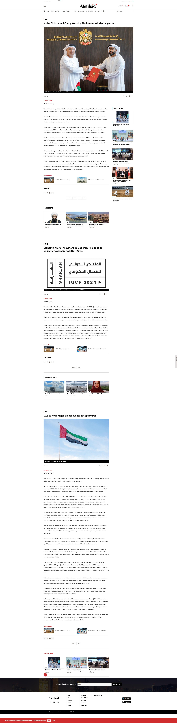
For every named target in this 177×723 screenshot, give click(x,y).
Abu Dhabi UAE (56, 0)
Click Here (30, 720)
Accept (49, 720)
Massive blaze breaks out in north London (52, 394)
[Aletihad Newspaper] (88, 6)
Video (75, 11)
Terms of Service (98, 695)
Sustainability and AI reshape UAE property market (97, 225)
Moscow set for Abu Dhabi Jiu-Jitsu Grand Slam (53, 670)
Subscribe (116, 684)
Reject (54, 720)
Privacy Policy (84, 705)
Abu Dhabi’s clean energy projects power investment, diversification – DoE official (75, 225)
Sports (63, 11)
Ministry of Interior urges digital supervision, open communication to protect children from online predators (98, 670)
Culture (68, 11)
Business (57, 11)
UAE (48, 11)
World (52, 11)
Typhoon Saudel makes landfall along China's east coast (75, 394)
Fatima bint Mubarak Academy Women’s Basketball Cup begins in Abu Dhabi (76, 670)
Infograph (97, 11)
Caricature (90, 11)
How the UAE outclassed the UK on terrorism (53, 225)
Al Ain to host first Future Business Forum (97, 394)
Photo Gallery (81, 11)
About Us (83, 702)
